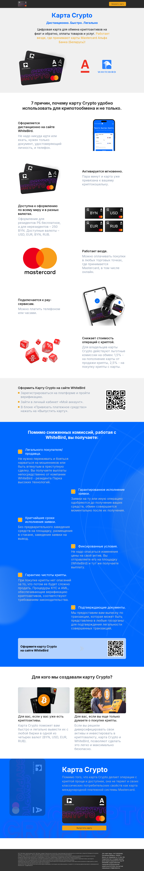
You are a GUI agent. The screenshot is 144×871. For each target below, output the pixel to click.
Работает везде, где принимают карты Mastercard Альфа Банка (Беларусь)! (73, 38)
